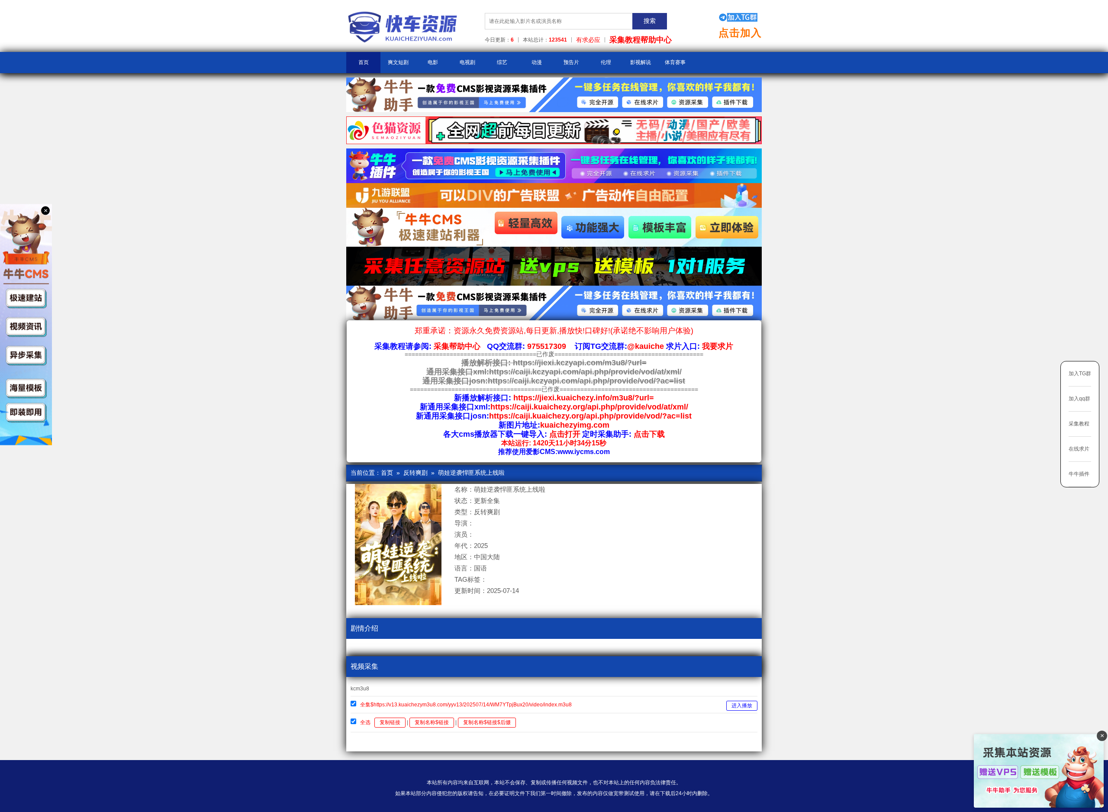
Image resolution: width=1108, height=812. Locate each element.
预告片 (571, 62)
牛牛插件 (1079, 474)
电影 (433, 62)
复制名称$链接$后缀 (487, 722)
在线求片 (1079, 449)
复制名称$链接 (432, 722)
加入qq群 (1079, 399)
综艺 (502, 62)
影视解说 (640, 62)
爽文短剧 (398, 62)
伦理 (606, 62)
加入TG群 (1080, 374)
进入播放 (741, 705)
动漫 (536, 62)
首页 (363, 62)
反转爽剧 (415, 472)
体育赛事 (675, 62)
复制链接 (390, 722)
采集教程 (1079, 424)
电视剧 (467, 62)
